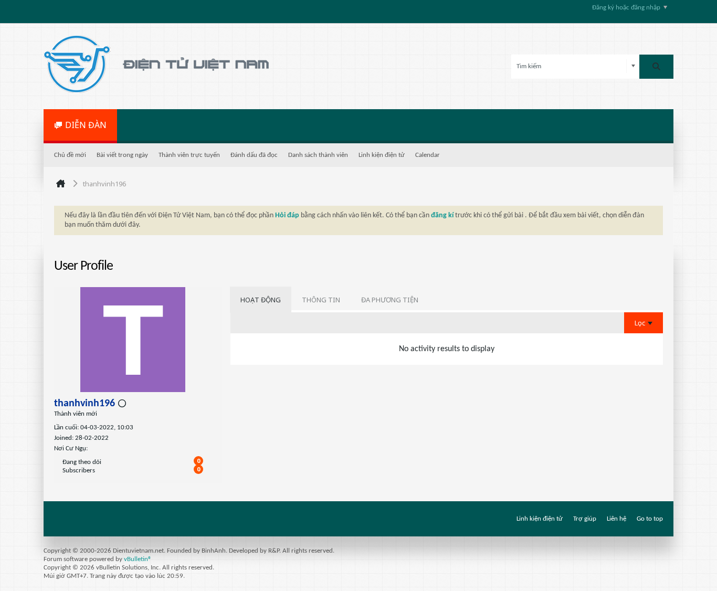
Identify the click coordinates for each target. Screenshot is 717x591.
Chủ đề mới (70, 155)
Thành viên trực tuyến (189, 155)
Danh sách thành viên (318, 155)
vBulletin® (138, 559)
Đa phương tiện (389, 299)
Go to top (650, 518)
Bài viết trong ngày (122, 155)
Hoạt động (260, 299)
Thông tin (321, 299)
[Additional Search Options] (633, 66)
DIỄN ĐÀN (86, 125)
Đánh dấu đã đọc (254, 155)
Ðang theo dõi (81, 462)
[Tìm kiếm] (656, 67)
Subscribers (78, 470)
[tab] (260, 300)
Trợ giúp (584, 518)
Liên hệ (616, 518)
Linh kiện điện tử (381, 155)
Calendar (427, 155)
